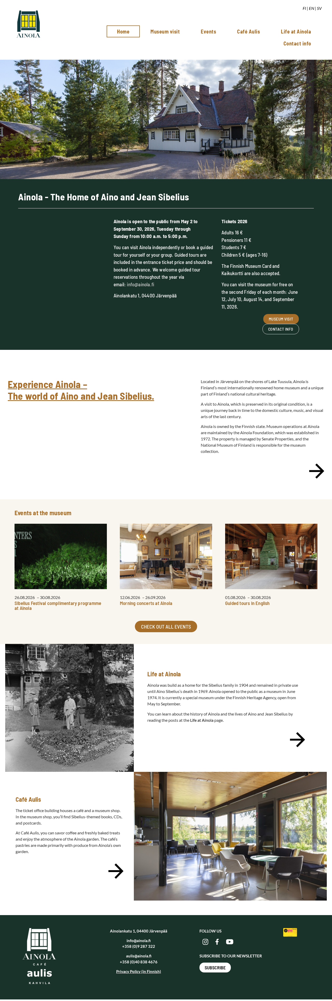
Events (208, 31)
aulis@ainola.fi (138, 956)
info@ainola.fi (140, 284)
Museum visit (165, 31)
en (311, 8)
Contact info (297, 43)
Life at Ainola (296, 31)
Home (123, 31)
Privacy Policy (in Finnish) (138, 971)
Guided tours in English (247, 603)
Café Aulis (248, 31)
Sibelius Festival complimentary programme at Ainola (58, 605)
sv (319, 8)
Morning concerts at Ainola (146, 603)
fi (304, 8)
